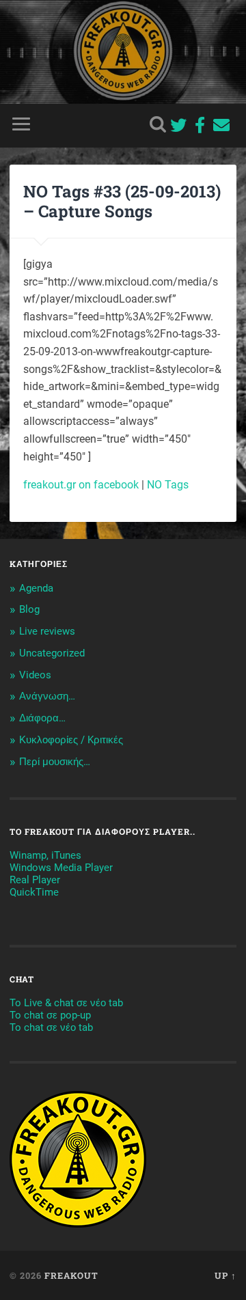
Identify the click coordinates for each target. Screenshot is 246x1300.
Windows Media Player (61, 867)
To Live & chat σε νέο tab (66, 1003)
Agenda (36, 588)
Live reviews (47, 631)
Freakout (71, 1275)
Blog (29, 609)
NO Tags (168, 484)
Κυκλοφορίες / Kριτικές (71, 740)
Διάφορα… (42, 718)
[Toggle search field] (158, 124)
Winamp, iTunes (45, 855)
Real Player (35, 880)
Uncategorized (52, 653)
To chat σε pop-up (50, 1015)
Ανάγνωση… (47, 696)
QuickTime (34, 892)
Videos (35, 675)
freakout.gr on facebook (81, 484)
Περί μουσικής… (54, 762)
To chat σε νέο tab (51, 1027)
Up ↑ (225, 1275)
